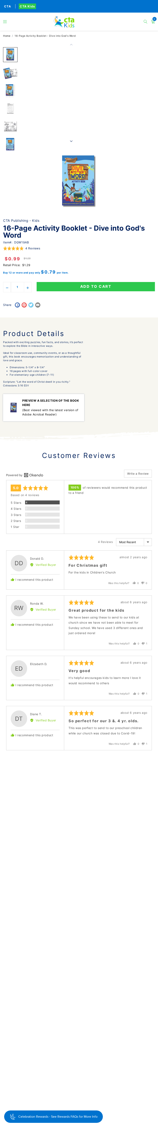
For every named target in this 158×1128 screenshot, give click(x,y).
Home (6, 35)
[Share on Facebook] (17, 305)
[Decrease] (7, 287)
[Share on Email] (37, 305)
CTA (7, 6)
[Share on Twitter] (31, 305)
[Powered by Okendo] (24, 475)
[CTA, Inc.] (79, 21)
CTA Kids (27, 6)
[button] (5, 22)
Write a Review (138, 473)
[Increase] (28, 287)
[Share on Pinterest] (24, 305)
